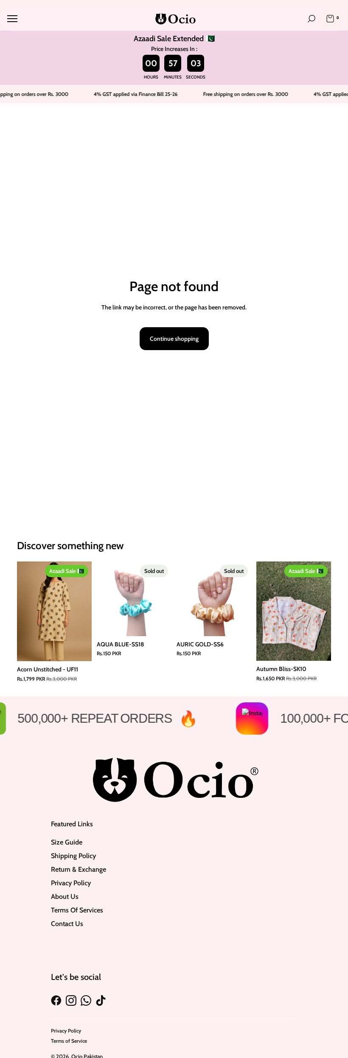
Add (85, 648)
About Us (65, 896)
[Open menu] (12, 18)
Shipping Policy (73, 856)
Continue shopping (174, 338)
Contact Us (67, 924)
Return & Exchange (78, 869)
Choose (325, 647)
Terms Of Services (77, 910)
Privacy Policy (71, 883)
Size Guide (66, 842)
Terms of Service (69, 1041)
